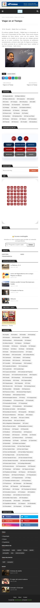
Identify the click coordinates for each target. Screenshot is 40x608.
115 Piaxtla (16, 440)
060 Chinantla (18, 386)
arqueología (6, 536)
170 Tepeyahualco (31, 475)
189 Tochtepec (6, 489)
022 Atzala (21, 349)
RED (26, 138)
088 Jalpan (21, 414)
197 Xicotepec (21, 492)
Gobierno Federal (9, 145)
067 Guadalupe (7, 394)
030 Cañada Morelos (28, 354)
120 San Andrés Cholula (9, 446)
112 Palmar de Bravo (17, 437)
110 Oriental (33, 434)
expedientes (6, 542)
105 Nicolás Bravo (16, 432)
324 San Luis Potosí (29, 116)
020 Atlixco (13, 349)
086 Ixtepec (31, 412)
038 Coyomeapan (17, 363)
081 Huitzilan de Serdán (9, 409)
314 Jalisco (14, 107)
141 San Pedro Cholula (22, 454)
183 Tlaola (5, 486)
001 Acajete (6, 334)
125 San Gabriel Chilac (9, 449)
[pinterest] (29, 520)
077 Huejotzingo (23, 403)
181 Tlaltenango (28, 483)
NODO (22, 254)
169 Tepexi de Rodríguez (18, 475)
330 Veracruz (15, 122)
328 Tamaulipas (32, 119)
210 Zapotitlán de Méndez (9, 503)
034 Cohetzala (6, 360)
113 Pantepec (28, 437)
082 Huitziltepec (21, 409)
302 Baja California (20, 96)
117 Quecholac (33, 440)
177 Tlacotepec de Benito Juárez (11, 480)
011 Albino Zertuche (8, 343)
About (19, 597)
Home (14, 597)
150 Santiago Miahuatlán (24, 463)
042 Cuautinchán (7, 369)
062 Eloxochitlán (7, 389)
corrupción (10, 562)
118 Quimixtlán (6, 443)
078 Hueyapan (6, 406)
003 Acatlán (23, 334)
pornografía (6, 553)
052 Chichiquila (7, 380)
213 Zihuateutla (32, 503)
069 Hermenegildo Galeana (10, 397)
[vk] (29, 524)
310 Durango (6, 104)
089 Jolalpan (29, 414)
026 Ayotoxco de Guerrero (17, 351)
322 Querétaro (6, 116)
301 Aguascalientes (8, 96)
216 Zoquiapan (17, 506)
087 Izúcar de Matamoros (9, 414)
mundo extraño (9, 17)
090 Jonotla (6, 417)
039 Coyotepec (28, 363)
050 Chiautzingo (16, 377)
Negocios (9, 154)
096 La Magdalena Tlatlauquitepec (11, 423)
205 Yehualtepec (23, 497)
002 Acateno (14, 334)
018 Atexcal (6, 349)
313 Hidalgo (6, 107)
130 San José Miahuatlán (9, 452)
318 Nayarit (24, 110)
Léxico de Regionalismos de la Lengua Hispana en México (21, 274)
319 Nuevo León (7, 113)
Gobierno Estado (20, 144)
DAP (4, 562)
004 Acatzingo (31, 334)
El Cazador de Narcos (16, 290)
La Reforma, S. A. (15, 265)
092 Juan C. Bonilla (24, 417)
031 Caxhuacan (7, 357)
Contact (25, 597)
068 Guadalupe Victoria (19, 394)
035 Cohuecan (16, 360)
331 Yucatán (24, 122)
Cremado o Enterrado (16, 587)
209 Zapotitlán (26, 500)
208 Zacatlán (17, 500)
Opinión (31, 154)
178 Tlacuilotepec (26, 480)
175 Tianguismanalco (17, 477)
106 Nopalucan (28, 432)
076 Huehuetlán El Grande (9, 403)
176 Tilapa (28, 477)
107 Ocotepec (6, 434)
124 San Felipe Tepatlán (23, 446)
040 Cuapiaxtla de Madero (9, 366)
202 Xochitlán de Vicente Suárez (21, 495)
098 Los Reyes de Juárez (9, 426)
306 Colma (5, 101)
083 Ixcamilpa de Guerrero (9, 412)
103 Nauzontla (24, 429)
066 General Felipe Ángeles (24, 392)
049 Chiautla (6, 377)
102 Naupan (15, 429)
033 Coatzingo (26, 357)
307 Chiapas (14, 101)
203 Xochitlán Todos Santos (10, 497)
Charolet (29, 600)
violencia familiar (20, 553)
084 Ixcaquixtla (22, 412)
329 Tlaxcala (6, 122)
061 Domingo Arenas (29, 386)
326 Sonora (14, 119)
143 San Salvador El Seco (9, 457)
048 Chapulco (33, 374)
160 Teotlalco (16, 469)
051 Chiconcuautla (27, 377)
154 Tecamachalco (21, 466)
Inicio (3, 17)
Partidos (20, 149)
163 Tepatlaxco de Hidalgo (9, 472)
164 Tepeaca (22, 472)
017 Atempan (32, 346)
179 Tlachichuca (7, 483)
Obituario (13, 299)
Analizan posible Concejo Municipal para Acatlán (22, 283)
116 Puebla (24, 440)
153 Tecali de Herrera (8, 466)
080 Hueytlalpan (28, 406)
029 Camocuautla (16, 354)
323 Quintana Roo (17, 116)
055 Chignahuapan (8, 383)
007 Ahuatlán (25, 337)
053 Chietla (16, 380)
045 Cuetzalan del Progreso (25, 371)
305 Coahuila (30, 99)
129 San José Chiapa (22, 449)
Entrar (31, 244)
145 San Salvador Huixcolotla (10, 460)
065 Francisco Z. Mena (8, 392)
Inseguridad (31, 149)
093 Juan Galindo (7, 420)
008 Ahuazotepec (7, 340)
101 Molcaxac (6, 429)
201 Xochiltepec (7, 495)
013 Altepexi (27, 343)
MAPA (20, 138)
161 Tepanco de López (28, 469)
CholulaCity (14, 138)
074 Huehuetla (29, 400)
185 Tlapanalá (14, 486)
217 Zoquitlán (27, 506)
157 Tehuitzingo (7, 469)
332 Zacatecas (33, 122)
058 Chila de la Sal (7, 386)
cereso (5, 539)
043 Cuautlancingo (19, 369)
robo (12, 553)
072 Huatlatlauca (7, 400)
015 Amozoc (15, 346)
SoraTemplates (18, 600)
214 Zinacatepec (7, 506)
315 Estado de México (25, 107)
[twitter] (29, 516)
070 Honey (22, 397)
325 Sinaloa (6, 119)
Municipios (31, 144)
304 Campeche (21, 99)
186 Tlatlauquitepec (25, 486)
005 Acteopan (6, 337)
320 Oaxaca (17, 113)
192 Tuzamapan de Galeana (28, 489)
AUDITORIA (5, 254)
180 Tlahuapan (17, 483)
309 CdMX (32, 101)
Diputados (9, 149)
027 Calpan (29, 351)
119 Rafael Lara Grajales (19, 443)
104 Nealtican (6, 432)
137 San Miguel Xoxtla (8, 454)
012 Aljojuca (18, 343)
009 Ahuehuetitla (18, 340)
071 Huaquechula (31, 397)
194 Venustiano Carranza (9, 492)
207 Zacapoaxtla (7, 500)
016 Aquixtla (23, 346)
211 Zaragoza (21, 503)
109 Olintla (24, 434)
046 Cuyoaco (6, 374)
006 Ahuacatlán (16, 337)
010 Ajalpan (28, 340)
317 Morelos (16, 110)
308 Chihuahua (23, 101)
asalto (13, 550)
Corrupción (20, 154)
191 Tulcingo (16, 489)
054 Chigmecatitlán (26, 380)
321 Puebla (25, 113)
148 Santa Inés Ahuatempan (27, 460)
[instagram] (11, 524)
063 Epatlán (17, 389)
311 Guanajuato (16, 104)
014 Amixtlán (6, 346)
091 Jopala (14, 417)
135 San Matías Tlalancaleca (25, 452)
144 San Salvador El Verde (25, 457)
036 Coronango (26, 360)
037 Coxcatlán (6, 363)
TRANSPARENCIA (7, 256)
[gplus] (11, 520)
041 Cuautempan (23, 366)
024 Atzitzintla (29, 349)
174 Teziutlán (6, 477)
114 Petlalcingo (7, 440)
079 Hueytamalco (17, 406)
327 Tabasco (23, 119)
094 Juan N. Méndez (19, 420)
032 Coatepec (16, 357)
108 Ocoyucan (16, 434)
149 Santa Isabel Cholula (9, 463)
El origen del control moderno (19, 579)
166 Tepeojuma (32, 472)
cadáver (19, 550)
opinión (31, 550)
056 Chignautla (19, 383)
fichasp (25, 550)
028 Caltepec (6, 354)
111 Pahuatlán (6, 437)
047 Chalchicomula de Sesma (19, 374)
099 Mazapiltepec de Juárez (25, 426)
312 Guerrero (25, 104)
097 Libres (25, 423)
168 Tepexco (6, 475)
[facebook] (11, 516)
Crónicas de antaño (16, 571)
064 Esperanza (26, 389)
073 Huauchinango (19, 400)
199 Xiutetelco (31, 492)
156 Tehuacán (31, 466)
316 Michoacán (7, 110)
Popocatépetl (6, 550)
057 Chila (27, 383)
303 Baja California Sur (9, 99)
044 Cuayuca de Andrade (9, 371)
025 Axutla (5, 351)
